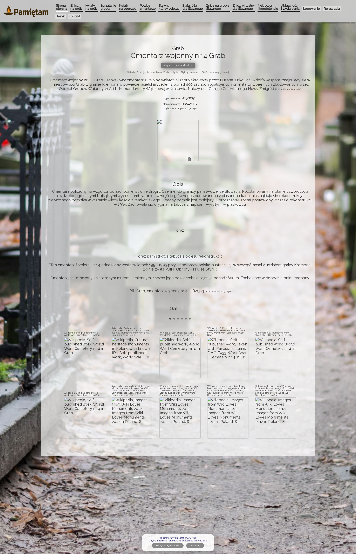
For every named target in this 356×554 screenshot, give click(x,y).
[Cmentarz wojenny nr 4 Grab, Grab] (189, 159)
